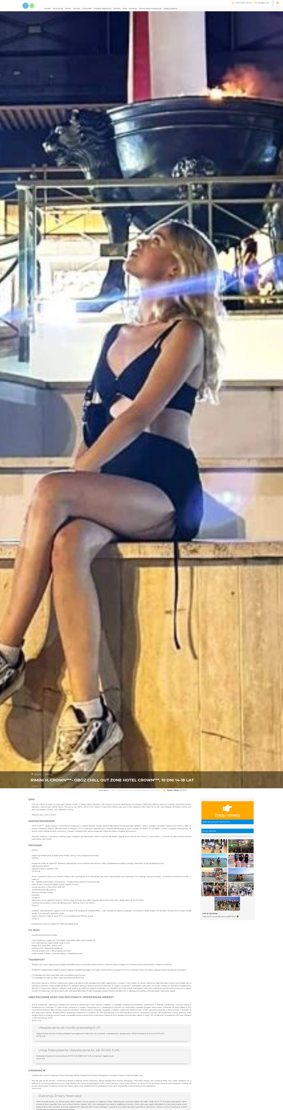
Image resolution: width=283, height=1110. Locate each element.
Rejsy (125, 9)
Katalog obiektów (170, 9)
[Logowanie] (277, 3)
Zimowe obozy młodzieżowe (150, 9)
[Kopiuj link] (237, 916)
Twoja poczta (58, 9)
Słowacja (76, 9)
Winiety (68, 9)
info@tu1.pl (263, 2)
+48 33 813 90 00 (243, 2)
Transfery (116, 9)
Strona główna (104, 790)
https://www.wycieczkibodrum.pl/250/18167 (219, 917)
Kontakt (47, 9)
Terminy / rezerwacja (227, 814)
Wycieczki (133, 9)
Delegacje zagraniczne (102, 9)
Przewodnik (86, 9)
